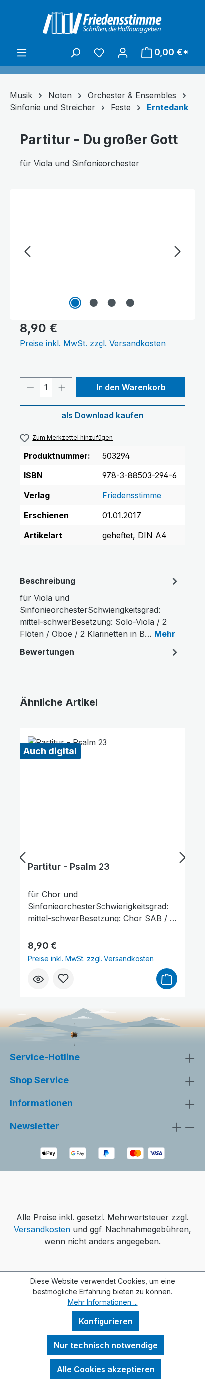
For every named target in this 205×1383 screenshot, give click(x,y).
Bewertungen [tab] (47, 652)
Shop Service (39, 1080)
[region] (102, 250)
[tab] (100, 606)
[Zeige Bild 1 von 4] (75, 303)
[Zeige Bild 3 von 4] (111, 303)
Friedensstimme (131, 495)
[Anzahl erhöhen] (62, 387)
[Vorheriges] (27, 250)
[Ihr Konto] (123, 52)
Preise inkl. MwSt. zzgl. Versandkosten (93, 343)
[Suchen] (75, 52)
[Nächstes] (177, 250)
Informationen (41, 1103)
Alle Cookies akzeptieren (106, 1369)
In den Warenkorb (131, 387)
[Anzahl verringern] (30, 387)
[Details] (38, 978)
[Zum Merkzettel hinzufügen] (63, 978)
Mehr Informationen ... (103, 1302)
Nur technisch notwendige (106, 1345)
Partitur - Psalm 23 (69, 866)
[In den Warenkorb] (166, 978)
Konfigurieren (106, 1321)
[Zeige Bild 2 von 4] (93, 303)
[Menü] (22, 52)
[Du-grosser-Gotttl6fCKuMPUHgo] (102, 255)
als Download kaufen (102, 415)
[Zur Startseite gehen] (102, 23)
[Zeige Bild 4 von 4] (130, 303)
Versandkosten (42, 1229)
